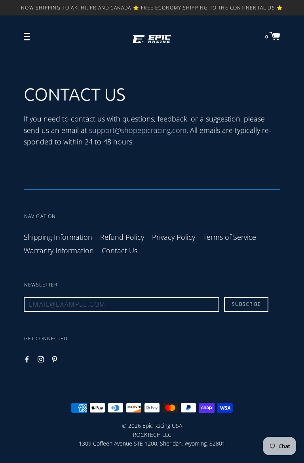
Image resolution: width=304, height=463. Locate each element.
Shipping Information (58, 237)
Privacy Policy (173, 237)
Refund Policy (122, 237)
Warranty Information (59, 250)
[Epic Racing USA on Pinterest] (54, 359)
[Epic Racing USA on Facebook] (27, 359)
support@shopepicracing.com (137, 130)
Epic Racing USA (162, 425)
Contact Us (119, 250)
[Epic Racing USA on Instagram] (41, 359)
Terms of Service (229, 237)
